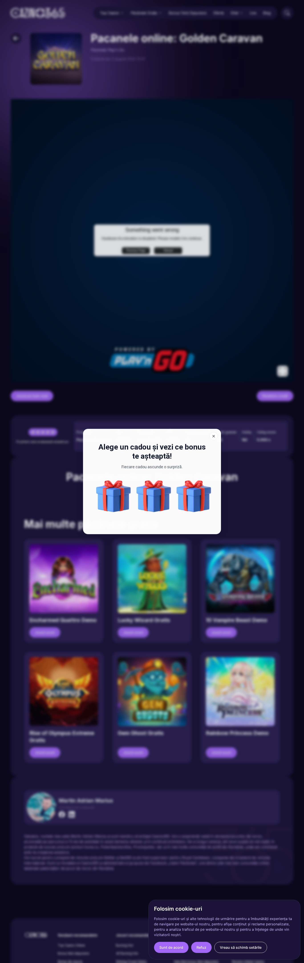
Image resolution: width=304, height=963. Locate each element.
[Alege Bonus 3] (113, 496)
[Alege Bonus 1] (154, 496)
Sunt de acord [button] (171, 947)
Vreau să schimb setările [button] (240, 947)
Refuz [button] (201, 947)
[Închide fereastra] (214, 436)
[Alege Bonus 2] (194, 496)
